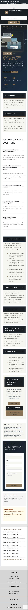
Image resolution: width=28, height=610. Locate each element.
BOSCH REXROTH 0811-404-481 (10, 542)
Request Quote (7, 71)
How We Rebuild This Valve (13, 239)
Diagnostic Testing (11, 287)
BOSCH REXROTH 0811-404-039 (11, 540)
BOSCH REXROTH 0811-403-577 (10, 545)
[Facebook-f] (11, 604)
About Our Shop (10, 113)
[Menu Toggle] (14, 8)
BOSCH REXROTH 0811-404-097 (10, 556)
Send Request (14, 485)
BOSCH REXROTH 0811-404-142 (10, 534)
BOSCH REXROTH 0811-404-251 (10, 532)
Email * (8, 460)
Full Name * (9, 455)
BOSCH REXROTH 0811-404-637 (10, 553)
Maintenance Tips (10, 351)
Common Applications (11, 309)
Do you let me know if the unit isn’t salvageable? (11, 202)
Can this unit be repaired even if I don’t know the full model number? (12, 167)
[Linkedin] (14, 604)
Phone (7, 465)
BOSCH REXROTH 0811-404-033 (11, 550)
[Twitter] (16, 604)
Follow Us (14, 599)
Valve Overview (10, 95)
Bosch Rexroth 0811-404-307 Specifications (13, 329)
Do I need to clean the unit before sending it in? (12, 186)
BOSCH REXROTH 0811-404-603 (11, 548)
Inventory (8, 26)
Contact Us (14, 586)
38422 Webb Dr (14, 576)
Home (3, 26)
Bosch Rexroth (16, 26)
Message (8, 471)
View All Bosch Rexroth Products (14, 408)
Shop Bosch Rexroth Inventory (14, 413)
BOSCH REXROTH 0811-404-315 (10, 537)
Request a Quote (14, 403)
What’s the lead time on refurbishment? (9, 218)
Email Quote (14, 71)
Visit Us (14, 572)
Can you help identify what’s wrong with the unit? (10, 150)
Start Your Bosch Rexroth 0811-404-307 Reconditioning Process (13, 382)
